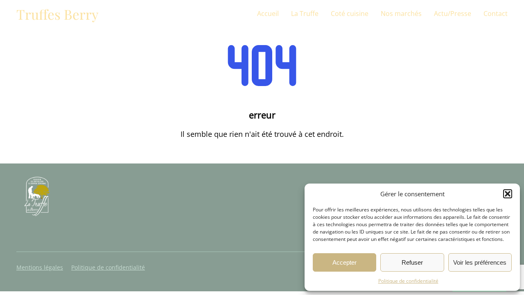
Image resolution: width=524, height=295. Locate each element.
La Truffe (304, 13)
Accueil (268, 13)
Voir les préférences (479, 262)
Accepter (344, 262)
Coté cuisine (349, 13)
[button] (508, 194)
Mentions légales (39, 267)
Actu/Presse (452, 13)
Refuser (412, 262)
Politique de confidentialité (408, 280)
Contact (495, 13)
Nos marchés (401, 13)
